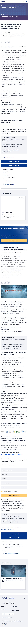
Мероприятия (15, 610)
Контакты (3, 606)
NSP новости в (13, 161)
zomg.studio (4, 624)
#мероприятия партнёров (7, 157)
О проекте (4, 609)
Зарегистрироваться (14, 240)
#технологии (17, 527)
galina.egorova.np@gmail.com (12, 553)
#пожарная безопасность (7, 527)
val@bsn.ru (8, 181)
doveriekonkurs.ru (9, 184)
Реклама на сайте (14, 607)
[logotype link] (4, 2)
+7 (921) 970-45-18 (9, 177)
